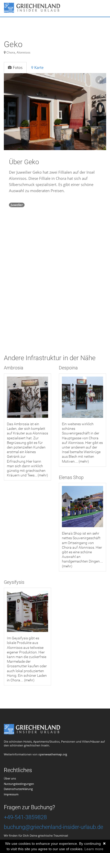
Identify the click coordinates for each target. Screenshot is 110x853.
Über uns (10, 778)
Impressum (11, 794)
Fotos (18, 67)
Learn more (93, 849)
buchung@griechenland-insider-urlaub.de (53, 827)
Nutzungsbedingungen (19, 784)
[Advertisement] (55, 289)
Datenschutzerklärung (18, 789)
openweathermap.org (52, 754)
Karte (38, 67)
